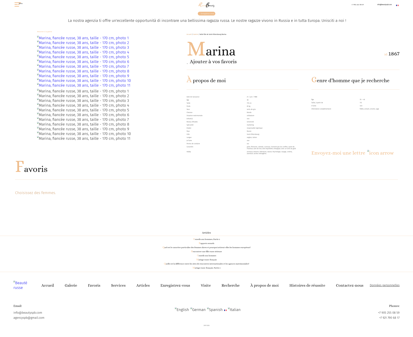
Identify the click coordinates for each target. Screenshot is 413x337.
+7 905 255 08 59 (357, 5)
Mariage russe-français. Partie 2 (206, 268)
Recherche (231, 285)
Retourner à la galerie (44, 32)
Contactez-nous (349, 285)
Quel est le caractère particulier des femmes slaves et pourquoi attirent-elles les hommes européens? (207, 247)
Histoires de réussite (307, 285)
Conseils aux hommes (206, 255)
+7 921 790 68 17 (389, 317)
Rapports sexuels (206, 243)
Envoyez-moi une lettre (338, 153)
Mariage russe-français (206, 260)
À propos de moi (264, 285)
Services (118, 285)
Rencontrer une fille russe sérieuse (206, 251)
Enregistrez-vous (207, 14)
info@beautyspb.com (384, 4)
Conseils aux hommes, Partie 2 (206, 239)
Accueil (189, 34)
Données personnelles (385, 285)
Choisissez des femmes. (35, 192)
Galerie (195, 34)
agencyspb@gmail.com (28, 317)
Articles (143, 285)
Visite (206, 285)
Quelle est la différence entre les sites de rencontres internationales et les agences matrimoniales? (206, 264)
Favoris (31, 169)
